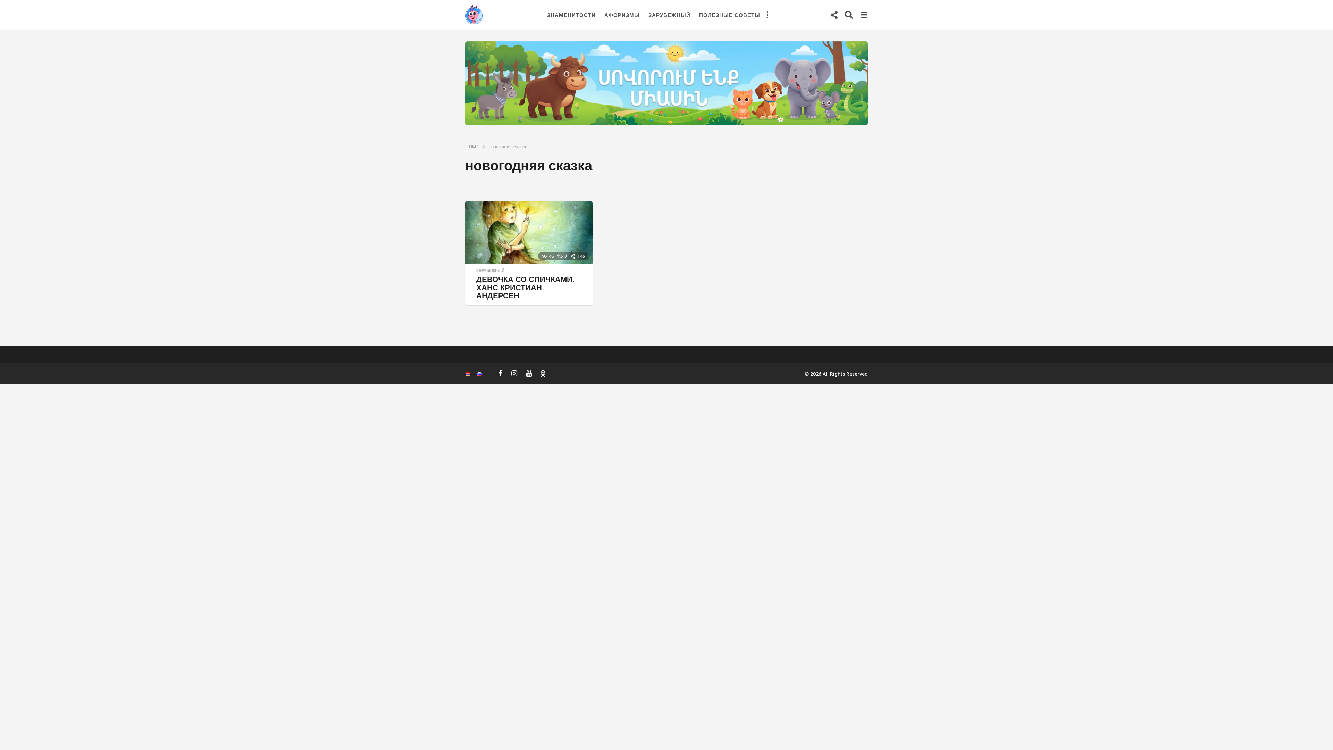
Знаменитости (571, 14)
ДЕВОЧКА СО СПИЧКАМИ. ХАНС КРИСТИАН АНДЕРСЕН (525, 287)
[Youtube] (529, 373)
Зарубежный (669, 14)
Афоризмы (622, 14)
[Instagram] (514, 373)
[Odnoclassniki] (542, 373)
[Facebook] (500, 373)
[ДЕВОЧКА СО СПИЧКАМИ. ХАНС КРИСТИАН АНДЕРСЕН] (529, 232)
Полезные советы (729, 14)
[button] (767, 15)
